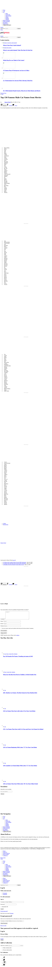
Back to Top (3, 857)
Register (11, 913)
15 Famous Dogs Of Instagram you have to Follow (16, 70)
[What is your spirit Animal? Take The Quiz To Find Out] (27, 47)
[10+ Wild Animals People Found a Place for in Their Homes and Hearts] (27, 85)
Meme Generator (6, 20)
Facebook (5, 893)
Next (5, 93)
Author (4, 523)
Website (2, 625)
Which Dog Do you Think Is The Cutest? (13, 60)
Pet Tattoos (5, 22)
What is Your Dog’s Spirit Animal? (12, 45)
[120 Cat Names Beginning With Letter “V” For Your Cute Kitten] (27, 737)
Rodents (7, 19)
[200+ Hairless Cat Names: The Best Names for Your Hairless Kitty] (27, 683)
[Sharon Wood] (8, 541)
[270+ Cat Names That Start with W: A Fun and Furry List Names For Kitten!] (27, 719)
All (3, 12)
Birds (7, 13)
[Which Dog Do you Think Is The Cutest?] (27, 55)
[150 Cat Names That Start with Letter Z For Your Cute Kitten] (27, 701)
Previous (2, 93)
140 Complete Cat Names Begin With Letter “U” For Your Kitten (20, 765)
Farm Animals (8, 15)
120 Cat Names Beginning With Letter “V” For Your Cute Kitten (20, 747)
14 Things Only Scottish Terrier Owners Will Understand (14, 562)
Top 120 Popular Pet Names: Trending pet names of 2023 (18, 656)
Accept (2, 938)
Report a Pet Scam (7, 25)
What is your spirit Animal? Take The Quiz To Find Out (17, 50)
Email (2, 623)
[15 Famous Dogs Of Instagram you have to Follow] (27, 65)
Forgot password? (4, 911)
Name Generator (6, 21)
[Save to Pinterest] (4, 962)
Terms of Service (6, 853)
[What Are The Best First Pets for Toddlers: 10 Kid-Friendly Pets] (27, 665)
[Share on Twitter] (4, 960)
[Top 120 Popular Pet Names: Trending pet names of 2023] (27, 646)
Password (2, 904)
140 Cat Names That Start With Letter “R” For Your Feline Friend (20, 783)
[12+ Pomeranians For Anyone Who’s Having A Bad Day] (27, 75)
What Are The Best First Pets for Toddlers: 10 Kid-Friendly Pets (19, 674)
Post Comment (4, 630)
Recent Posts (5, 524)
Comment (3, 619)
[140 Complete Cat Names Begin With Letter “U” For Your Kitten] (27, 756)
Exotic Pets (8, 14)
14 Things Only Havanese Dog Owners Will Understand (14, 563)
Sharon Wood (3, 542)
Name (2, 621)
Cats (4, 11)
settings (17, 635)
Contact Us (5, 855)
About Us (5, 852)
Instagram (5, 894)
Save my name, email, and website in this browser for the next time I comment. (18, 628)
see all (14, 560)
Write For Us (5, 23)
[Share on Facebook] (4, 958)
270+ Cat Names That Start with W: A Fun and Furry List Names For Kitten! (23, 729)
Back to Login (3, 925)
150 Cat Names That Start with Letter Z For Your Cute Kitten (19, 711)
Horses (7, 16)
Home (4, 851)
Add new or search (4, 945)
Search (19, 28)
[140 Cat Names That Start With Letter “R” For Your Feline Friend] (27, 774)
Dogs (4, 10)
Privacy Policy (6, 854)
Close (2, 858)
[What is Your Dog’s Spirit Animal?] (27, 42)
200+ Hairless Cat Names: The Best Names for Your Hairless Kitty (20, 692)
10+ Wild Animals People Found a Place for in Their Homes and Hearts (21, 90)
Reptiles (7, 18)
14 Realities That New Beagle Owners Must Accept (13, 564)
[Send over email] (4, 965)
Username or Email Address (6, 901)
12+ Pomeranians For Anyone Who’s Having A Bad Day (18, 80)
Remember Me (5, 906)
